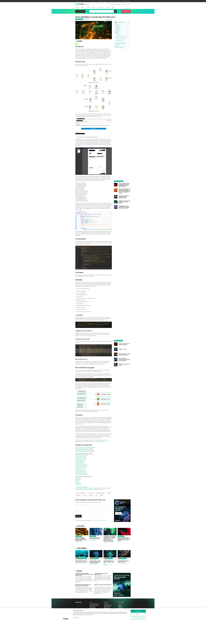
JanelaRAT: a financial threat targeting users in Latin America (124, 201)
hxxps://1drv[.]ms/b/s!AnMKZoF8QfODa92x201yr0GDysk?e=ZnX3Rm (88, 488)
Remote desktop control (120, 40)
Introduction (117, 24)
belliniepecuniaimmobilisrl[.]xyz (81, 466)
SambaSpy (117, 32)
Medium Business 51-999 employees (114, 1)
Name (76, 510)
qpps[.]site (77, 480)
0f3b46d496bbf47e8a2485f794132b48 (82, 451)
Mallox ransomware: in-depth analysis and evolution (124, 354)
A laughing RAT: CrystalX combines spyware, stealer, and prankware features (124, 207)
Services (93, 7)
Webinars (120, 606)
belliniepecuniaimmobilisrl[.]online (81, 465)
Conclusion (117, 45)
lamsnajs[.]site (78, 478)
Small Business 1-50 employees (102, 1)
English (128, 4)
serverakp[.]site (78, 483)
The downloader (118, 28)
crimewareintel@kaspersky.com (100, 441)
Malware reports (107, 607)
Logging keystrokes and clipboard (121, 36)
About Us (107, 7)
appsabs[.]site (78, 479)
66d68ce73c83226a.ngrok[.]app (81, 486)
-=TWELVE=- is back (123, 349)
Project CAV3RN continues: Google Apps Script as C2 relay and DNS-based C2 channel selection (124, 185)
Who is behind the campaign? (120, 43)
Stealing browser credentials (120, 38)
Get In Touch (119, 4)
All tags (119, 605)
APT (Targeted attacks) (94, 603)
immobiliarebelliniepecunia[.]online (81, 474)
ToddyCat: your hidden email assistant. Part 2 (103, 585)
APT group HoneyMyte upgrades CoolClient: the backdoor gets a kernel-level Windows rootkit (81, 539)
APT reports (106, 603)
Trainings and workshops (81, 558)
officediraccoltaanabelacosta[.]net (81, 455)
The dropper (117, 30)
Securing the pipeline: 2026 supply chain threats (123, 561)
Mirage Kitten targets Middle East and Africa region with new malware (83, 585)
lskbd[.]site (77, 481)
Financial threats (93, 607)
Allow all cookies (138, 611)
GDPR (113, 7)
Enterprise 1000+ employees (126, 1)
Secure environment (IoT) (94, 605)
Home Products (93, 1)
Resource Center (101, 7)
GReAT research (78, 536)
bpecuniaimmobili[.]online (80, 461)
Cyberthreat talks (94, 558)
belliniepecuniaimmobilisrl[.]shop (81, 464)
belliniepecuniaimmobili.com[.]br (81, 467)
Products (88, 7)
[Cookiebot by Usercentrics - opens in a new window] (65, 619)
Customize (138, 614)
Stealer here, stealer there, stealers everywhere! (124, 344)
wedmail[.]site (78, 484)
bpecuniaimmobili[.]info (79, 462)
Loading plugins (118, 34)
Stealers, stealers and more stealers (124, 365)
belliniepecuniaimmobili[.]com (80, 456)
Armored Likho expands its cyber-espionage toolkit (94, 538)
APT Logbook (120, 607)
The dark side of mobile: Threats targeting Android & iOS (109, 561)
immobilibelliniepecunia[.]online (81, 458)
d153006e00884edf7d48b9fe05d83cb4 (83, 450)
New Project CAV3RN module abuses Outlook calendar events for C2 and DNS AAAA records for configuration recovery (125, 190)
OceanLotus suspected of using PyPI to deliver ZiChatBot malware (124, 196)
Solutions (76, 7)
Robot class (80, 362)
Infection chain (117, 26)
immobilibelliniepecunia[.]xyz (80, 457)
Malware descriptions (108, 605)
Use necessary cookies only (138, 618)
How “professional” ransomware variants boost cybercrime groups (124, 359)
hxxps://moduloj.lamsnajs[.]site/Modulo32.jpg (83, 489)
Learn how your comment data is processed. (98, 520)
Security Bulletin (107, 606)
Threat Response (121, 603)
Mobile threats (92, 606)
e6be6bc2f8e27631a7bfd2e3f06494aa (82, 447)
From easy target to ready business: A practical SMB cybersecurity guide (94, 561)
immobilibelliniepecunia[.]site (80, 460)
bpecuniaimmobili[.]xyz (79, 469)
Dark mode (124, 4)
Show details (75, 617)
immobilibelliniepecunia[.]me (80, 471)
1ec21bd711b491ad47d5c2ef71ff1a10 (81, 448)
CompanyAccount (112, 4)
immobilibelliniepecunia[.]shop (80, 470)
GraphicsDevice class (79, 364)
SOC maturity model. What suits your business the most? (81, 561)
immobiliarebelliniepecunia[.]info (81, 473)
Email (95, 510)
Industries (82, 7)
